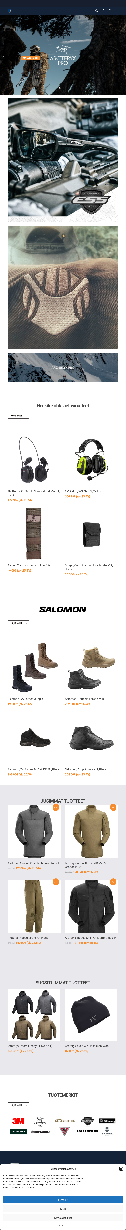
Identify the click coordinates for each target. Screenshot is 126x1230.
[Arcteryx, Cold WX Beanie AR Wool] (91, 1015)
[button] (121, 1168)
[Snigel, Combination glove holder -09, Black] (91, 534)
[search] (97, 11)
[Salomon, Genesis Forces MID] (91, 667)
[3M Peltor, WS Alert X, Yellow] (91, 459)
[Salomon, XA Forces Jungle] (34, 667)
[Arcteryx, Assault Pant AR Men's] (34, 906)
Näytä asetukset (63, 1217)
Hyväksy (63, 1199)
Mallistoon (30, 58)
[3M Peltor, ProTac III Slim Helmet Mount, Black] (34, 459)
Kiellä (63, 1208)
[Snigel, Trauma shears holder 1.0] (34, 534)
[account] (103, 11)
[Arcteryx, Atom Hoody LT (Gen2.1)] (34, 1015)
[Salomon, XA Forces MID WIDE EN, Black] (34, 737)
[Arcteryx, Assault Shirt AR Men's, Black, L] (34, 831)
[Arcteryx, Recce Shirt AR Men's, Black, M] (91, 906)
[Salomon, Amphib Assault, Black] (91, 737)
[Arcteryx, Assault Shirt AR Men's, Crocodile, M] (91, 831)
